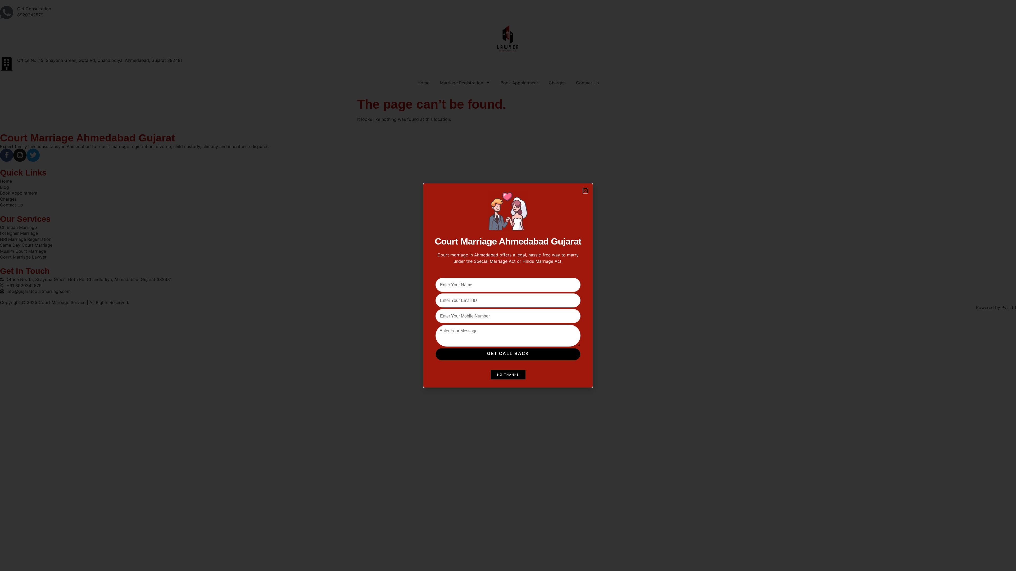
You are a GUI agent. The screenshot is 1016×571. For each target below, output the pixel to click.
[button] (585, 191)
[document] (508, 285)
